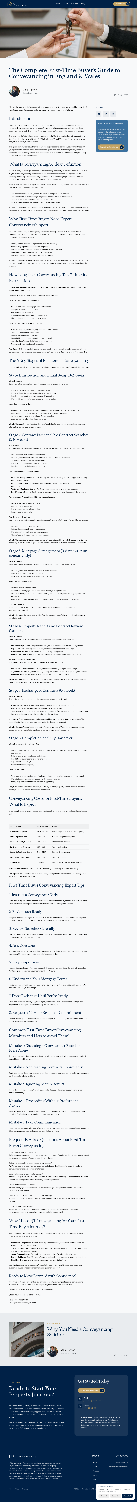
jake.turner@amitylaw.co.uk (25, 1303)
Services (74, 4)
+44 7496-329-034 (90, 1408)
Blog (83, 4)
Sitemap (25, 1489)
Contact (96, 1475)
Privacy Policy (14, 1489)
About (65, 4)
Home (58, 4)
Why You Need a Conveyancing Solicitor (79, 1332)
